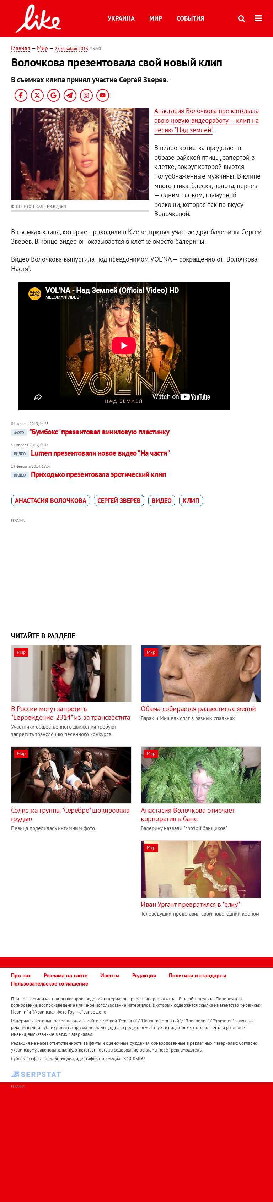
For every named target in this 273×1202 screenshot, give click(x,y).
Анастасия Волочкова (50, 500)
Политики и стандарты (197, 975)
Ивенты (109, 975)
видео (162, 500)
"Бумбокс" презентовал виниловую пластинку (91, 432)
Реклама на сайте (65, 975)
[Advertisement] (136, 574)
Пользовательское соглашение (49, 983)
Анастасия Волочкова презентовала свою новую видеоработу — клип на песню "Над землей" (206, 120)
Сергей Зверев (119, 500)
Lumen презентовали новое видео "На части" (92, 453)
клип (191, 500)
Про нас (21, 975)
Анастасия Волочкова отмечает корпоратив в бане (187, 814)
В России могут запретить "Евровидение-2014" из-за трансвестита (70, 713)
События (190, 18)
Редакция (144, 975)
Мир (155, 18)
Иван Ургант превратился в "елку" (190, 904)
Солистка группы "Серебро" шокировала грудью (70, 814)
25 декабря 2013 (71, 48)
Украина (121, 18)
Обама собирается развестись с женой (198, 708)
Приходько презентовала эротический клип (90, 474)
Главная (20, 47)
